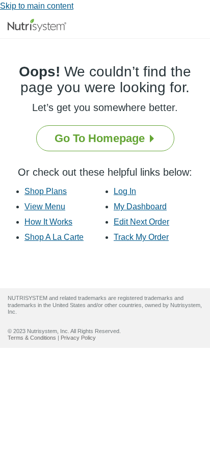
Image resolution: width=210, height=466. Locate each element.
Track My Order (141, 237)
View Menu (44, 206)
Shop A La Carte (54, 237)
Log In (125, 191)
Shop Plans (45, 191)
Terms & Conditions (32, 338)
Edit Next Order (141, 221)
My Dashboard (140, 206)
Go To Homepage (101, 138)
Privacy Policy (78, 338)
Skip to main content (36, 6)
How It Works (48, 221)
